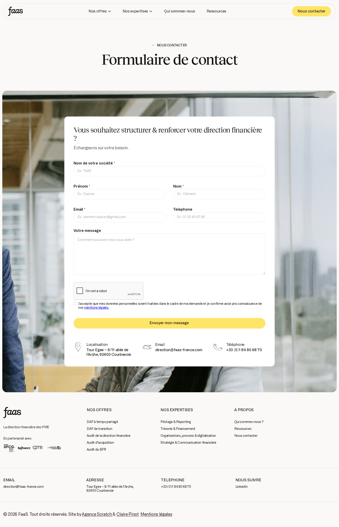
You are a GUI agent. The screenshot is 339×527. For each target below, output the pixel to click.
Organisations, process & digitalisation (188, 435)
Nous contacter (245, 435)
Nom (178, 186)
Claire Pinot (127, 514)
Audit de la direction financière (109, 435)
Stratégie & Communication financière (188, 442)
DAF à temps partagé (102, 422)
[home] (15, 11)
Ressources (242, 429)
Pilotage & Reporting (176, 422)
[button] (100, 11)
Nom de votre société (94, 163)
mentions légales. (96, 307)
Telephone (182, 209)
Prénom (82, 186)
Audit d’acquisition (100, 442)
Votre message (87, 231)
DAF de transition (99, 429)
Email (79, 209)
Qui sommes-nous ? (248, 422)
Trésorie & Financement (178, 429)
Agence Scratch (97, 514)
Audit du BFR (96, 449)
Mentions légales (156, 514)
